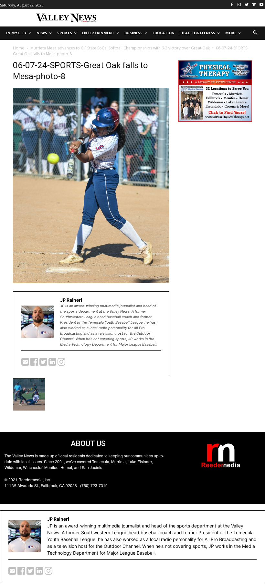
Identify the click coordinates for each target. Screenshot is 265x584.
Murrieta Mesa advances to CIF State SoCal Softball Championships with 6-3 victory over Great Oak (120, 48)
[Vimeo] (254, 4)
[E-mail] (25, 363)
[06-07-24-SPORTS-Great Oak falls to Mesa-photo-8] (91, 281)
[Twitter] (246, 4)
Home (18, 48)
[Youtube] (261, 4)
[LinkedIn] (53, 363)
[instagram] (61, 363)
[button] (255, 33)
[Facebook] (232, 4)
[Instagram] (239, 4)
